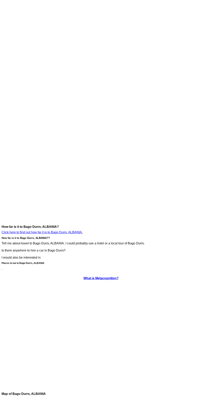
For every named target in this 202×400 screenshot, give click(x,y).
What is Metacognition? (101, 278)
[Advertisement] (17, 61)
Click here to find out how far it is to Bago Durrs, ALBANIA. (42, 232)
